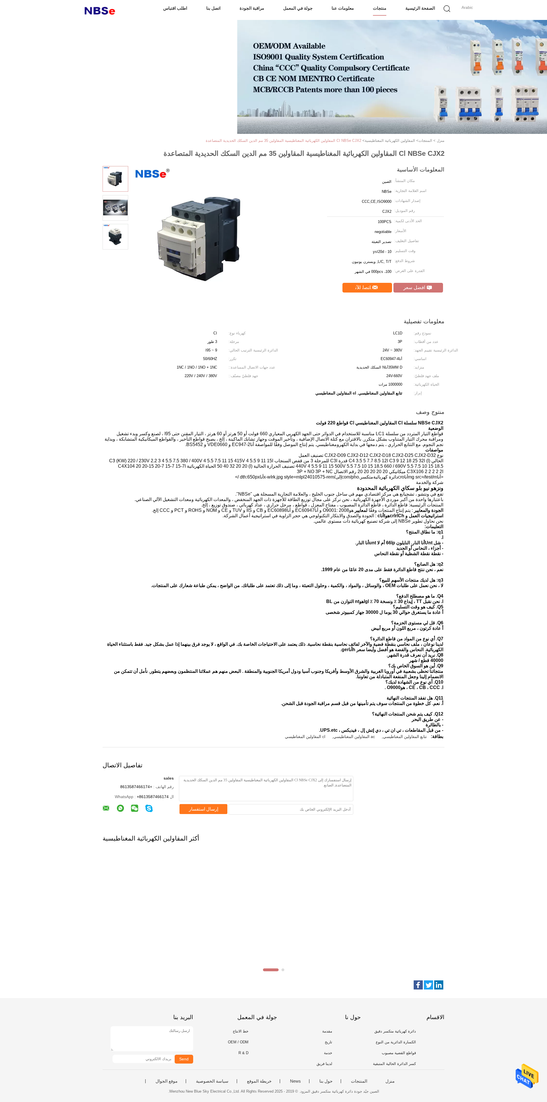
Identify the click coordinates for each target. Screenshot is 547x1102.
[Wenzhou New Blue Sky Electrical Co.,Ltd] (102, 10)
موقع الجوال (166, 1081)
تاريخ (328, 1042)
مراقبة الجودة (252, 8)
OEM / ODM (238, 1042)
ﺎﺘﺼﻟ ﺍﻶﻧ (363, 287)
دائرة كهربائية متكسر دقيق (395, 1031)
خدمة (328, 1053)
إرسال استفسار (203, 809)
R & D (243, 1053)
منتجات (379, 8)
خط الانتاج (240, 1031)
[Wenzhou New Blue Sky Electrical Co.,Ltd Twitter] (428, 984)
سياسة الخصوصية (212, 1081)
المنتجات (359, 1081)
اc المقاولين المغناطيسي (305, 736)
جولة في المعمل (298, 8)
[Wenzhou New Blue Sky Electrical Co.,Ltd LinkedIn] (438, 984)
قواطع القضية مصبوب (399, 1053)
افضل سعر (415, 287)
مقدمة (327, 1031)
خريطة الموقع (259, 1081)
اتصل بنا (213, 8)
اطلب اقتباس (175, 8)
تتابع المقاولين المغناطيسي (405, 736)
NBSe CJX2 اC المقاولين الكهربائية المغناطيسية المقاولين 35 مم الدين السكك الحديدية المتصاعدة (283, 140)
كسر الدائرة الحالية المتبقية (394, 1064)
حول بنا (325, 1081)
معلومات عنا (343, 8)
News (295, 1081)
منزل (390, 1081)
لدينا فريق (324, 1064)
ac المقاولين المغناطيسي (354, 736)
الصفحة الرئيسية (420, 8)
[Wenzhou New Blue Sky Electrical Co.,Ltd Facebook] (418, 984)
